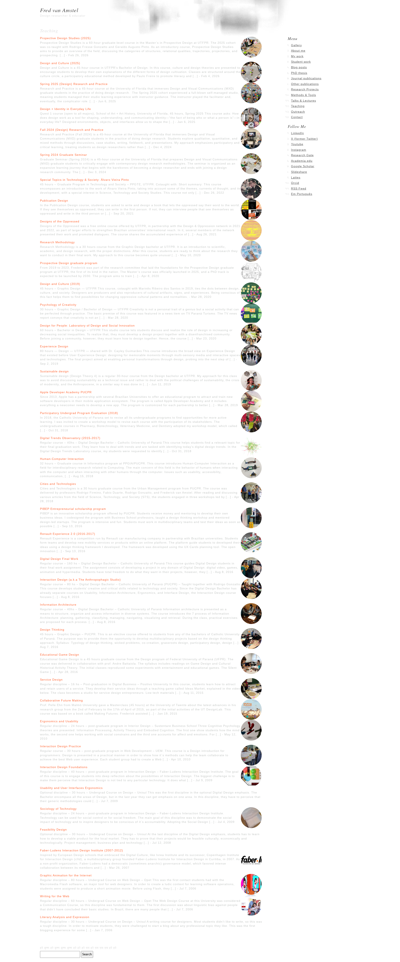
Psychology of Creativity (58, 304)
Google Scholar (302, 166)
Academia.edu (301, 160)
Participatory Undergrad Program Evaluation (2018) (79, 413)
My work (297, 56)
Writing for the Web (54, 896)
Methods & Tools (303, 95)
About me (298, 50)
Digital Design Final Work (59, 558)
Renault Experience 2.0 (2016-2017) (67, 533)
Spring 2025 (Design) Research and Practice (74, 84)
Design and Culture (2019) (60, 284)
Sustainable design (54, 371)
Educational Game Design (59, 654)
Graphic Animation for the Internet (66, 875)
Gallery (296, 45)
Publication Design (54, 200)
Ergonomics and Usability (59, 721)
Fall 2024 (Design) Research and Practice (72, 129)
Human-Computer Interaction (62, 458)
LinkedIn (297, 133)
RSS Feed (298, 188)
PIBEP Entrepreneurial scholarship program (73, 508)
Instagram (298, 149)
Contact (297, 117)
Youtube (297, 144)
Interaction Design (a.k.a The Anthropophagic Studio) (80, 579)
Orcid (295, 183)
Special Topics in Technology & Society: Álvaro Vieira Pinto (84, 179)
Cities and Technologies (58, 483)
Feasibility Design (53, 829)
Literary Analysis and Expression (64, 917)
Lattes (295, 177)
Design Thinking (52, 629)
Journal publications (306, 78)
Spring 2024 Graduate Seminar (63, 154)
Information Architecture (58, 604)
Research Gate (302, 155)
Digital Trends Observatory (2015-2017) (70, 438)
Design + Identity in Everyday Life (65, 109)
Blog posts (299, 67)
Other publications (305, 84)
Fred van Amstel (59, 10)
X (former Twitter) (304, 138)
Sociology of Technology (58, 808)
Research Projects (305, 89)
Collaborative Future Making (61, 700)
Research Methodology (57, 242)
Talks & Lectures (303, 100)
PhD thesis (299, 73)
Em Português (301, 194)
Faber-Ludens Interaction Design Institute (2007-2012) (81, 850)
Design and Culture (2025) (60, 63)
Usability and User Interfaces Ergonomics (71, 788)
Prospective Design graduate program (69, 263)
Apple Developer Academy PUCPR (66, 392)
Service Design (51, 679)
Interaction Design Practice (60, 746)
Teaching (298, 106)
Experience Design (54, 346)
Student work (301, 61)
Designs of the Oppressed (59, 221)
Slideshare (299, 171)
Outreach (298, 111)
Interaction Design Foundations (64, 767)
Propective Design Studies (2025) (65, 38)
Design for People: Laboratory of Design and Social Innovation (87, 325)
